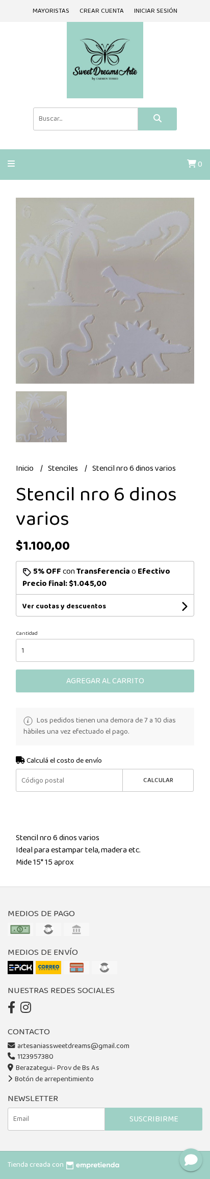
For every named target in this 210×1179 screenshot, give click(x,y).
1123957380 (35, 1057)
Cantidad (27, 633)
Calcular (158, 780)
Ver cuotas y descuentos (64, 606)
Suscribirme (153, 1119)
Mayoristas (51, 11)
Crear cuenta (102, 11)
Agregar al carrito (105, 681)
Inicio (25, 468)
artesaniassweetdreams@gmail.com (73, 1046)
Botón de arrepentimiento (53, 1079)
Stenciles (64, 468)
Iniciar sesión (155, 11)
